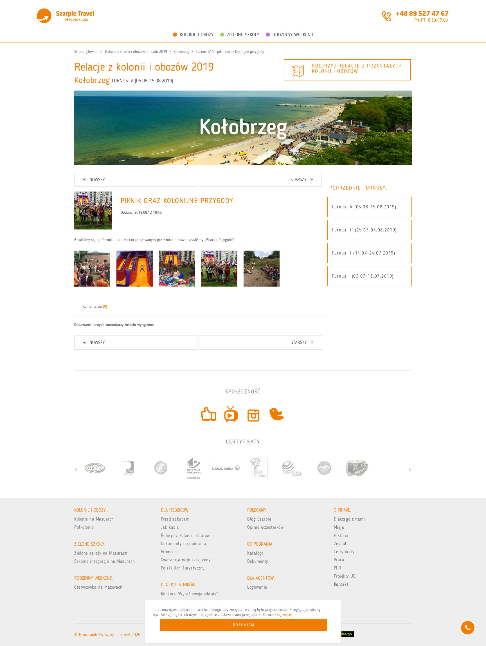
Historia (341, 535)
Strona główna (86, 51)
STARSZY (299, 179)
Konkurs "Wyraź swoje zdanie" (189, 594)
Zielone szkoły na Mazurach (100, 553)
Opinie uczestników (265, 527)
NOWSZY (97, 179)
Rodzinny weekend (293, 34)
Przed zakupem (175, 519)
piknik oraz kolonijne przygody (240, 51)
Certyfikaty (344, 551)
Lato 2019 (159, 51)
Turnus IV (203, 51)
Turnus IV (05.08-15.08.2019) (364, 207)
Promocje (169, 551)
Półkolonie (84, 527)
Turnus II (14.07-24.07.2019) (363, 253)
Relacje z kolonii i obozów (125, 51)
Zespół (340, 543)
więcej (287, 614)
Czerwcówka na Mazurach (98, 587)
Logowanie (257, 587)
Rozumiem (244, 625)
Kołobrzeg (181, 51)
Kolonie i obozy (197, 34)
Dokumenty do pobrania (183, 543)
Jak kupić (170, 527)
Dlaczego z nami (349, 519)
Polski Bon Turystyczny (183, 568)
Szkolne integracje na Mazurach (104, 561)
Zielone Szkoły (243, 34)
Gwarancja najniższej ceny (186, 559)
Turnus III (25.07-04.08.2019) (364, 230)
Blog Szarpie (259, 519)
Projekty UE (345, 576)
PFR (337, 568)
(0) (105, 306)
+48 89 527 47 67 (422, 13)
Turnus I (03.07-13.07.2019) (363, 276)
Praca (339, 559)
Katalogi (255, 553)
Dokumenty (257, 561)
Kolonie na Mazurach (94, 519)
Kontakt (341, 584)
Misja (339, 527)
